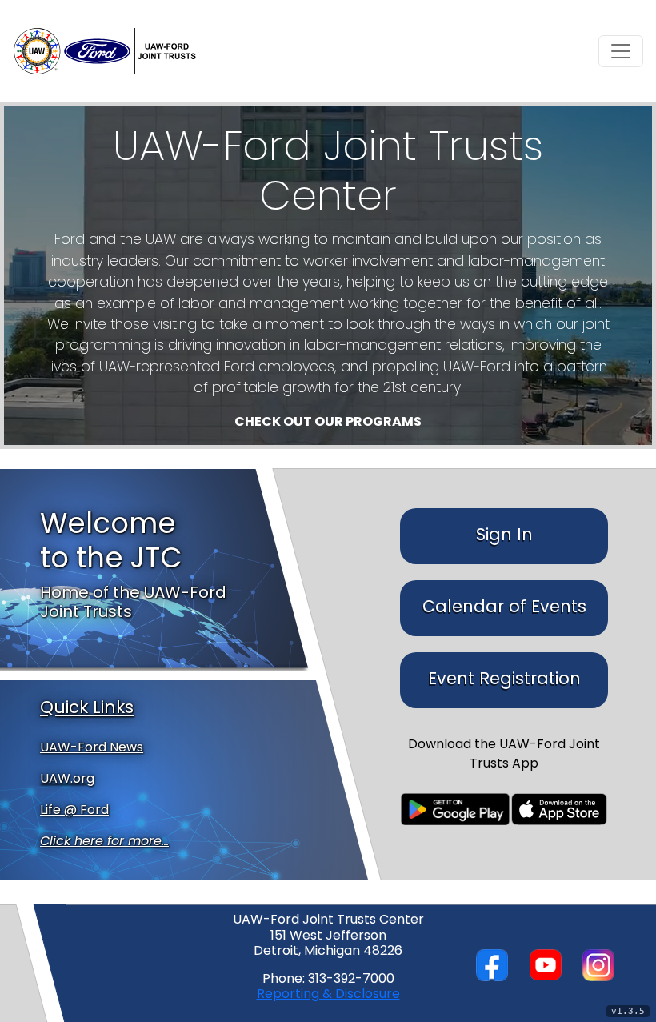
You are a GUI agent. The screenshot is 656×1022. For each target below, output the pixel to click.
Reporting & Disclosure (328, 994)
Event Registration (504, 679)
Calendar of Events (504, 607)
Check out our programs (328, 422)
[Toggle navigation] (620, 51)
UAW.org (67, 779)
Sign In (504, 535)
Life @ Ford (74, 810)
